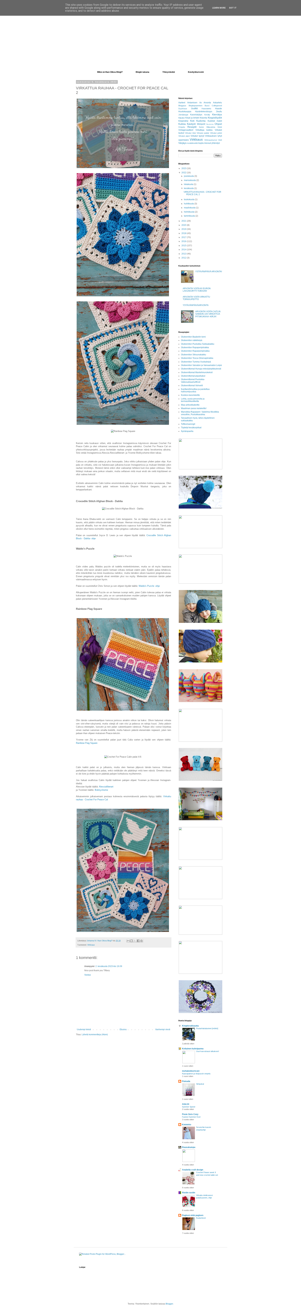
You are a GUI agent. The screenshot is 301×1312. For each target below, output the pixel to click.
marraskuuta (190, 180)
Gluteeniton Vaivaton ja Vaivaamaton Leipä (201, 365)
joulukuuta (189, 176)
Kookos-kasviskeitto (190, 395)
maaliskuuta (190, 207)
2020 (184, 225)
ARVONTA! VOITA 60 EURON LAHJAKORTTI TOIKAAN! (197, 289)
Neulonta (210, 124)
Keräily (207, 115)
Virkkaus (91, 945)
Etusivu (123, 1029)
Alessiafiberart (106, 786)
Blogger (169, 1304)
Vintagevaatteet (185, 130)
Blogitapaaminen (195, 106)
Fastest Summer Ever (191, 1117)
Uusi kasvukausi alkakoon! (207, 1051)
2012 (184, 258)
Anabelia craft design (192, 1170)
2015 (184, 245)
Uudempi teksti (84, 1029)
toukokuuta (189, 199)
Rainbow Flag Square (86, 743)
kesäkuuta (189, 188)
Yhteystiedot (168, 72)
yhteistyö (215, 143)
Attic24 (185, 1104)
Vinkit (219, 127)
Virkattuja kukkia (204, 130)
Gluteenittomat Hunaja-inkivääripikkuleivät (201, 369)
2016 (184, 241)
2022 (184, 172)
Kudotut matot (215, 121)
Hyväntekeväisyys (203, 111)
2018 (184, 233)
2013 (184, 254)
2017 (184, 237)
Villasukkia (210, 127)
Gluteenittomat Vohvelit (192, 385)
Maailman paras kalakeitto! (193, 408)
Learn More (219, 8)
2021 (184, 221)
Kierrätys (217, 114)
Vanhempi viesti (162, 1029)
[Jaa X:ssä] (135, 941)
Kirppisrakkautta (190, 1026)
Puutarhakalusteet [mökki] (207, 1028)
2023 (184, 168)
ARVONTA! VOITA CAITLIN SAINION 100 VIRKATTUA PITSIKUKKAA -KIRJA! (208, 314)
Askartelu (217, 102)
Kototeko (186, 1124)
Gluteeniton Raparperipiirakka (195, 351)
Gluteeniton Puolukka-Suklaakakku (197, 344)
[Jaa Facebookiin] (138, 941)
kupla (201, 143)
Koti (192, 120)
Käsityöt (191, 124)
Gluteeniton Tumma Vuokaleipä (196, 362)
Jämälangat (183, 115)
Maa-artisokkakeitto (190, 405)
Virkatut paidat (203, 133)
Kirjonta (203, 118)
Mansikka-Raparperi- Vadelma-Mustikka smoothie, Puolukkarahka (200, 413)
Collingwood (217, 106)
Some (201, 127)
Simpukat (200, 1084)
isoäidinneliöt (192, 143)
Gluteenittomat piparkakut (193, 376)
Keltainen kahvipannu (192, 1048)
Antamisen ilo (194, 102)
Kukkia (182, 124)
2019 (184, 229)
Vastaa (87, 975)
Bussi (207, 106)
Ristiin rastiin (188, 1192)
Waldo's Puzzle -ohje (149, 586)
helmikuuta (189, 212)
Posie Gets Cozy (190, 1114)
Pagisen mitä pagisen (192, 1215)
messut (207, 143)
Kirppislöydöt (215, 117)
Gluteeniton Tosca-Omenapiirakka (197, 358)
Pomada (186, 1081)
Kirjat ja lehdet (192, 118)
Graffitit (194, 108)
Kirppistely (183, 121)
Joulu (219, 111)
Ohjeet (218, 124)
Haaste (218, 108)
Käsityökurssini (196, 72)
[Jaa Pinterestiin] (141, 941)
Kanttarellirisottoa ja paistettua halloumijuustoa (195, 390)
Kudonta (201, 120)
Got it (233, 8)
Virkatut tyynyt (197, 136)
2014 (184, 249)
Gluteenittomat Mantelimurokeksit (197, 372)
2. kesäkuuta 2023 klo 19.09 (108, 966)
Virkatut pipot (184, 136)
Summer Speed (188, 1107)
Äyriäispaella (187, 431)
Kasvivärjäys (196, 114)
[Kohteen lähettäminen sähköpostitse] (128, 941)
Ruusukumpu (188, 1147)
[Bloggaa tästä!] (131, 941)
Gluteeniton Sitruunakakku (193, 354)
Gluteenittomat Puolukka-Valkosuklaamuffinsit (193, 380)
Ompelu (181, 127)
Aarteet (181, 102)
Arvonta (207, 102)
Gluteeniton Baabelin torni (193, 337)
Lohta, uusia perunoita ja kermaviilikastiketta (192, 400)
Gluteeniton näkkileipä (191, 340)
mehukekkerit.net (190, 1071)
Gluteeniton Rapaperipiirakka (195, 347)
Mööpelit (201, 124)
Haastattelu (206, 109)
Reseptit (191, 126)
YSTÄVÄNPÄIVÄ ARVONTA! (208, 271)
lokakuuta (189, 184)
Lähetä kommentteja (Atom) (95, 1034)
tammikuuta (189, 216)
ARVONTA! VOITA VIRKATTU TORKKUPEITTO (196, 298)
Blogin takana (142, 72)
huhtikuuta (189, 203)
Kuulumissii (201, 1218)
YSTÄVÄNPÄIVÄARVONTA (196, 305)
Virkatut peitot (216, 133)
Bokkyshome (101, 790)
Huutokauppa (184, 111)
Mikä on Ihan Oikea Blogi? (110, 72)
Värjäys (182, 143)
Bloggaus (182, 106)
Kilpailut (181, 118)
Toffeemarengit (188, 424)
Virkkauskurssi (210, 140)
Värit (220, 140)
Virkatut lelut (190, 133)
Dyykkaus (182, 109)
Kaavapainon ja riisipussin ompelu (196, 1074)
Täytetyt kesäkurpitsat (191, 427)
